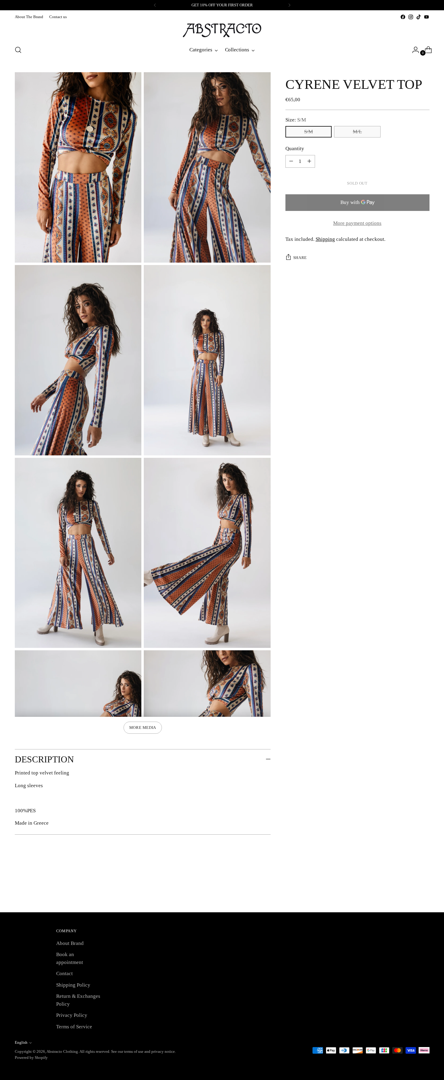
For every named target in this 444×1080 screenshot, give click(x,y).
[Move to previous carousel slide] (410, 892)
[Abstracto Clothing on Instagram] (410, 17)
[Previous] (155, 5)
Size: (295, 120)
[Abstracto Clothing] (222, 30)
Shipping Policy (73, 985)
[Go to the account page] (413, 50)
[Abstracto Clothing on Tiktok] (418, 17)
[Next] (289, 5)
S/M (308, 131)
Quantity (294, 148)
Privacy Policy (71, 1015)
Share (300, 257)
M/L (357, 131)
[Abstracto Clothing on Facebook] (403, 17)
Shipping (325, 239)
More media (142, 727)
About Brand (70, 943)
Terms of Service (74, 1027)
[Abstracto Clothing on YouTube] (426, 17)
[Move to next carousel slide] (424, 891)
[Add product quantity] (291, 161)
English (21, 1042)
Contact (64, 973)
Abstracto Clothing (62, 1051)
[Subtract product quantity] (309, 161)
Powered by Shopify (31, 1057)
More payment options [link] (357, 223)
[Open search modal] (18, 50)
